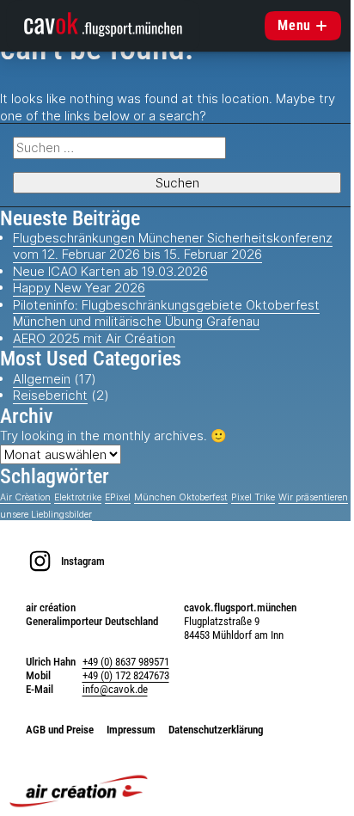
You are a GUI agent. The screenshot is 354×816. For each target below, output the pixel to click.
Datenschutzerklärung (216, 729)
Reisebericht (50, 395)
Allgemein (41, 379)
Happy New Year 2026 (79, 287)
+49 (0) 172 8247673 (125, 675)
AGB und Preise (60, 729)
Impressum (131, 729)
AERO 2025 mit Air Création (94, 338)
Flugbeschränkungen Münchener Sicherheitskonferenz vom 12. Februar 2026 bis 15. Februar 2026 (173, 246)
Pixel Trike (253, 497)
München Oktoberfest (181, 497)
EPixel (118, 497)
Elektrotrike (77, 497)
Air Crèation (25, 497)
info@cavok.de (115, 689)
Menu (294, 25)
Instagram (83, 561)
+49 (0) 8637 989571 (125, 661)
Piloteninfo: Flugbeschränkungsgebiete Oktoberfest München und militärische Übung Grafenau (166, 313)
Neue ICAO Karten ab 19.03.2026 (110, 271)
